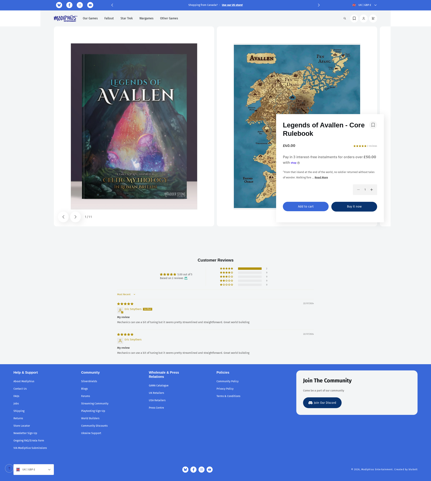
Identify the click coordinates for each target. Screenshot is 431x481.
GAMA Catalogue (159, 385)
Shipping (18, 411)
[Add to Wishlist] (373, 125)
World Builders (90, 418)
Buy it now (354, 206)
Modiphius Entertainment (377, 469)
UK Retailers (156, 392)
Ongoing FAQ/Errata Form (28, 440)
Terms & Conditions (228, 396)
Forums (85, 396)
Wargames (146, 18)
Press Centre (156, 407)
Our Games (90, 18)
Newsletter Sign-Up (25, 433)
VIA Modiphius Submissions (30, 448)
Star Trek (127, 18)
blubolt (413, 469)
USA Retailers (157, 400)
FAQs (16, 396)
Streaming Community (94, 403)
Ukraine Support (91, 433)
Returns (18, 418)
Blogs (84, 388)
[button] (112, 5)
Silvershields (89, 381)
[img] (125, 303)
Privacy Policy (225, 388)
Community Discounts (94, 425)
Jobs (16, 403)
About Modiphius (23, 381)
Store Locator (21, 425)
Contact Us (20, 388)
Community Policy (228, 381)
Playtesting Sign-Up (93, 411)
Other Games (169, 18)
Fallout (109, 18)
